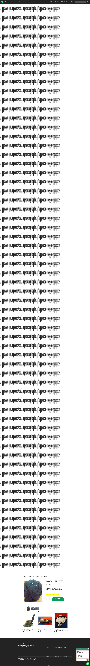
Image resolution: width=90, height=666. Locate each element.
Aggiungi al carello (58, 599)
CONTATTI (71, 1)
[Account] (88, 1)
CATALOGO (51, 1)
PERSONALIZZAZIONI (64, 1)
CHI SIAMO (57, 1)
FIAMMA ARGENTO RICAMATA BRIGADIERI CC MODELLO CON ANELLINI (29, 630)
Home (25, 576)
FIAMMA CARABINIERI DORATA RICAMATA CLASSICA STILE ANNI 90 (61, 630)
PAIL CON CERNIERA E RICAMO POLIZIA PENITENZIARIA (37, 576)
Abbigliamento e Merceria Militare (13, 2)
